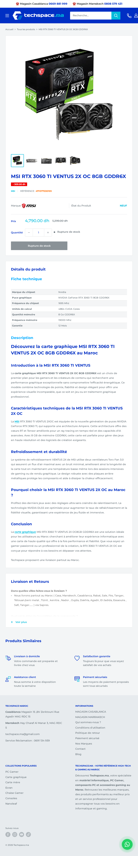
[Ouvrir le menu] (7, 15)
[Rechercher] (115, 16)
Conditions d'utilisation (90, 727)
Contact (80, 748)
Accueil (9, 29)
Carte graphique (16, 777)
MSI (13, 191)
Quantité (17, 232)
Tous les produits (26, 29)
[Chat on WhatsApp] (127, 844)
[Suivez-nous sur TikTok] (28, 834)
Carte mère (12, 782)
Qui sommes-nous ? (88, 722)
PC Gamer (12, 771)
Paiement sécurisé (87, 738)
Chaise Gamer (14, 793)
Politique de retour (87, 732)
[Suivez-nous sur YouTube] (21, 834)
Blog (78, 754)
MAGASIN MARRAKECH (90, 717)
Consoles (11, 798)
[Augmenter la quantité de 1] (48, 232)
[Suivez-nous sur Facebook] (7, 834)
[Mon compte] (136, 16)
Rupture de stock (39, 245)
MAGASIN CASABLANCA (90, 711)
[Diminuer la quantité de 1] (29, 232)
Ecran (9, 787)
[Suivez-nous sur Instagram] (14, 834)
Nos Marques (83, 743)
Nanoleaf (11, 803)
